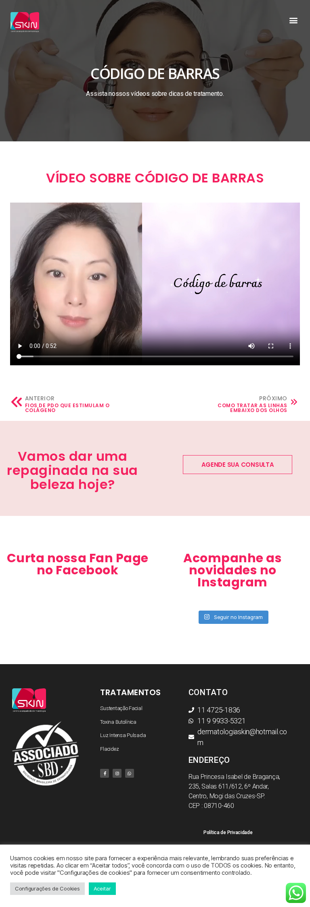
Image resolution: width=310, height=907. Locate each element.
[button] (293, 20)
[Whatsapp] (129, 773)
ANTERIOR (40, 398)
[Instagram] (117, 773)
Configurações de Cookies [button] (47, 888)
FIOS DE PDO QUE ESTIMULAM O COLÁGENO (67, 408)
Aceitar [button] (102, 888)
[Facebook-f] (104, 773)
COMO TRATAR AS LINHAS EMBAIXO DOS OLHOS (252, 408)
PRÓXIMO (273, 398)
